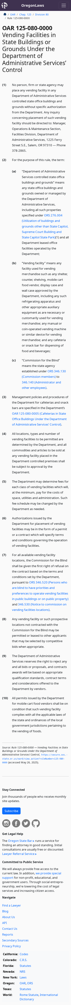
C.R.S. (23, 960)
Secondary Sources (15, 940)
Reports (7, 934)
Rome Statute (29, 995)
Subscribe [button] (11, 811)
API (4, 923)
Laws (23, 977)
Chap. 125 (25, 14)
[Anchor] (28, 150)
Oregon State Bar (20, 841)
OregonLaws (32, 5)
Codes (24, 954)
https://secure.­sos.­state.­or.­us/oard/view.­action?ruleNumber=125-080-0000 (35, 759)
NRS (22, 972)
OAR (12, 14)
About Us (8, 917)
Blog (5, 911)
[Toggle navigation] (64, 5)
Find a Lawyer (11, 905)
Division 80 (42, 14)
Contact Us (9, 929)
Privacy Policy (11, 946)
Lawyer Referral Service (18, 854)
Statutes (25, 966)
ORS (30, 983)
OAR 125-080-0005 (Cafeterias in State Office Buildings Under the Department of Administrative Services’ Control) (39, 418)
